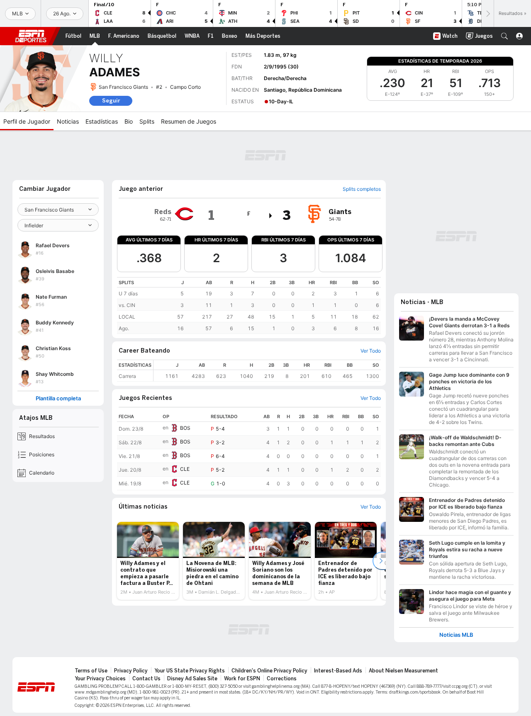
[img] (271, 215)
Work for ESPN (242, 679)
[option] (148, 561)
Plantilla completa (58, 398)
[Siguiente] (487, 13)
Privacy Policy (131, 671)
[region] (249, 305)
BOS (185, 428)
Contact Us (146, 679)
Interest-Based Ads (338, 671)
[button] (504, 36)
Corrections (282, 679)
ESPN (30, 36)
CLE (185, 469)
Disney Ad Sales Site (192, 679)
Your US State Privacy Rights (189, 671)
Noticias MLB (456, 635)
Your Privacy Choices (100, 679)
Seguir (111, 100)
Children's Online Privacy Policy (269, 671)
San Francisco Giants (123, 87)
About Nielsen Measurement (403, 671)
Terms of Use (91, 671)
